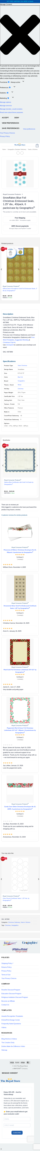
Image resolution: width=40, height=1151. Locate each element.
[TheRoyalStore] (19, 144)
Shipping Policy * (7, 963)
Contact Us (5, 1005)
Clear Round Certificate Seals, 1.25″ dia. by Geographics (16, 899)
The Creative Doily (7, 1042)
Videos (3, 1027)
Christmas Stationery (14, 922)
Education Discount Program (11, 993)
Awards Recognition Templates (12, 1016)
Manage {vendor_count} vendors (11, 109)
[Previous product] (21, 152)
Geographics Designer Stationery (17, 149)
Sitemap (4, 1050)
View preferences (10, 123)
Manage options (5, 102)
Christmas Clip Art (9, 342)
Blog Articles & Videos (9, 1039)
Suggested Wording (22, 340)
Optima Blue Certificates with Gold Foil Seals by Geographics (18, 483)
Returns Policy (6, 967)
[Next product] (18, 152)
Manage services (6, 105)
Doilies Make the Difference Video (13, 1046)
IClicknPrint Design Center (10, 1020)
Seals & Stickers (33, 149)
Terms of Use (5, 975)
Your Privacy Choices (7, 133)
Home (4, 149)
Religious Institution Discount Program (14, 997)
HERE (25, 1)
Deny (16, 118)
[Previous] (1, 273)
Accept (5, 118)
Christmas (20, 388)
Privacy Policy (5, 136)
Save (5, 248)
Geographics (21, 381)
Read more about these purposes (11, 112)
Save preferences (10, 128)
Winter (19, 385)
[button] (20, 35)
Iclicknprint (9, 345)
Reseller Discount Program (10, 990)
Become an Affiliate (8, 1001)
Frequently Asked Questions (11, 1024)
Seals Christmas (22, 365)
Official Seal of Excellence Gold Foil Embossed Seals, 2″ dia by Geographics (20, 289)
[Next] (38, 273)
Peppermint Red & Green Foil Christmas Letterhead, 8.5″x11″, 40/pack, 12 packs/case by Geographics (20, 730)
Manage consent (10, 1073)
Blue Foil (20, 377)
